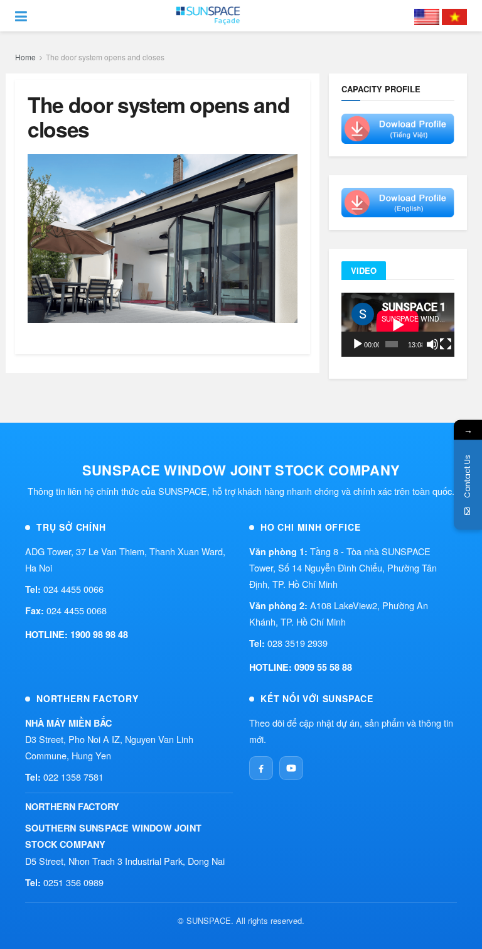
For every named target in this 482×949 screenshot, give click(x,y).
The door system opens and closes (105, 57)
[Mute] (432, 344)
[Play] (357, 344)
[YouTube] (291, 768)
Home (25, 57)
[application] (397, 324)
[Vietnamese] (454, 15)
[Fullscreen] (445, 344)
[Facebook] (261, 768)
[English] (426, 15)
